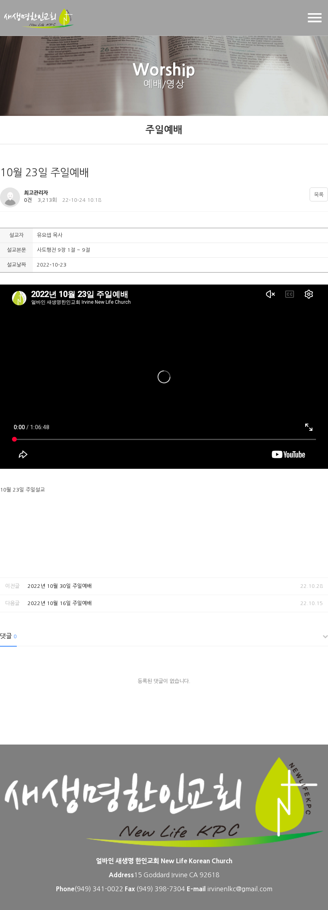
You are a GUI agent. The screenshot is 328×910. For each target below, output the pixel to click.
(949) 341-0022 (98, 889)
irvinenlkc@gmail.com (239, 889)
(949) (145, 889)
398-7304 (171, 889)
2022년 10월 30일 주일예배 (60, 586)
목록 (319, 194)
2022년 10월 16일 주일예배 (60, 603)
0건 (28, 200)
